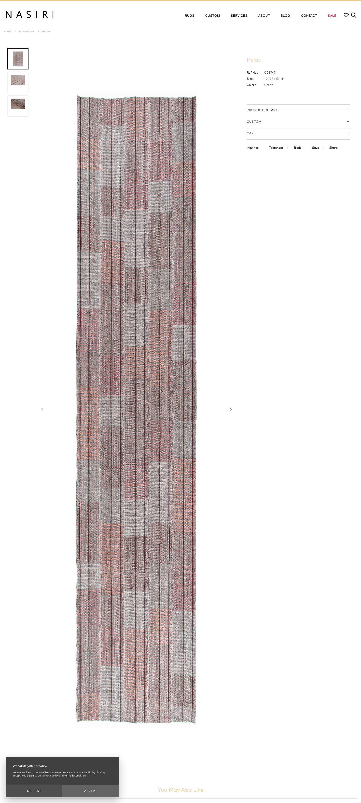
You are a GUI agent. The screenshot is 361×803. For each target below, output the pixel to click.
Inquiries (253, 148)
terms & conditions (75, 775)
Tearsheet (276, 148)
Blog (285, 15)
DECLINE (34, 791)
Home (8, 31)
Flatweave (27, 31)
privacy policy (50, 775)
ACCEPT (90, 791)
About (264, 15)
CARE (251, 133)
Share (333, 148)
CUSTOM (254, 121)
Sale (332, 15)
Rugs (189, 15)
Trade (298, 148)
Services (239, 15)
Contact (309, 15)
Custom (212, 15)
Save (315, 148)
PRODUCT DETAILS (262, 110)
